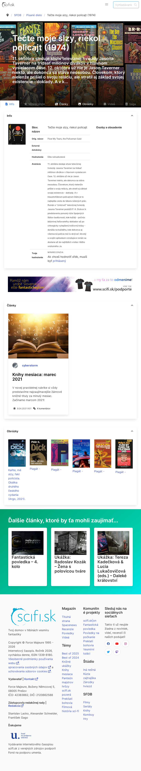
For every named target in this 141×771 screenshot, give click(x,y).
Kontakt (29, 679)
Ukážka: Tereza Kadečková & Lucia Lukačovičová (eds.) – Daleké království (112, 569)
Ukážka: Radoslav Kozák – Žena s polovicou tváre (70, 564)
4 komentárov (43, 408)
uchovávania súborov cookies (28, 671)
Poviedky (68, 633)
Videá (65, 637)
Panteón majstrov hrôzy (67, 682)
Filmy (86, 702)
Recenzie (68, 629)
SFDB (17, 15)
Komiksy (88, 714)
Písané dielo (34, 15)
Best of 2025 (70, 653)
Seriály (87, 706)
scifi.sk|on (89, 620)
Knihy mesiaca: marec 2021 (34, 377)
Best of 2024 (70, 657)
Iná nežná (89, 669)
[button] (106, 4)
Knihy (86, 710)
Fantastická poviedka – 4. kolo (25, 562)
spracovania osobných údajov (28, 667)
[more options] (132, 116)
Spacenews (69, 625)
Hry (85, 718)
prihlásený (59, 261)
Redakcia (14, 705)
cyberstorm (30, 365)
